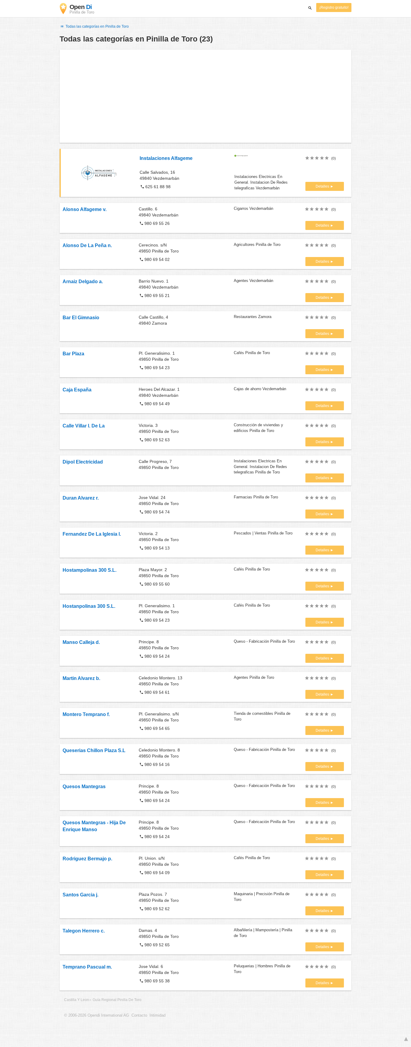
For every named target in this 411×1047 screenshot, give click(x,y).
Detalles (323, 186)
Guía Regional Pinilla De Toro (117, 1000)
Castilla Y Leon (76, 1000)
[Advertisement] (205, 96)
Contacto (139, 1015)
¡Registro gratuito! (333, 7)
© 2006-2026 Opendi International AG (96, 1015)
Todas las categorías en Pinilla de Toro (97, 26)
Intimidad (157, 1015)
